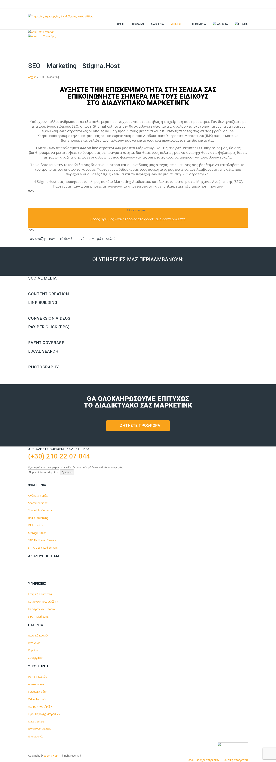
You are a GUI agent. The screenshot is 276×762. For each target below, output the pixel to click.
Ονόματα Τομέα (38, 495)
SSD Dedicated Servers (42, 540)
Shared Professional (40, 510)
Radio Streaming (38, 518)
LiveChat (48, 32)
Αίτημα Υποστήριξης (40, 706)
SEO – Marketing (38, 616)
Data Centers (36, 721)
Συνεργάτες (35, 658)
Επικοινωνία (198, 24)
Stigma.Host (51, 755)
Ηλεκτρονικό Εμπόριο (41, 609)
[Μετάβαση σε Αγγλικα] (241, 24)
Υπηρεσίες (177, 24)
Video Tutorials (37, 699)
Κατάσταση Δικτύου (40, 729)
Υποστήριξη (49, 36)
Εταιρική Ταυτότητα (40, 594)
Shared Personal (38, 503)
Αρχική (120, 24)
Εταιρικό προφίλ (38, 635)
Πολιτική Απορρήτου (235, 760)
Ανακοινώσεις (36, 684)
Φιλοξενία (157, 24)
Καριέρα (33, 650)
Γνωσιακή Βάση (37, 691)
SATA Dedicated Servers (43, 547)
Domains (138, 24)
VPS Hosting (35, 525)
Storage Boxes (37, 533)
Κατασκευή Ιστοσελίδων (43, 601)
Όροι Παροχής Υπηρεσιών (44, 714)
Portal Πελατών (37, 676)
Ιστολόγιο (34, 643)
